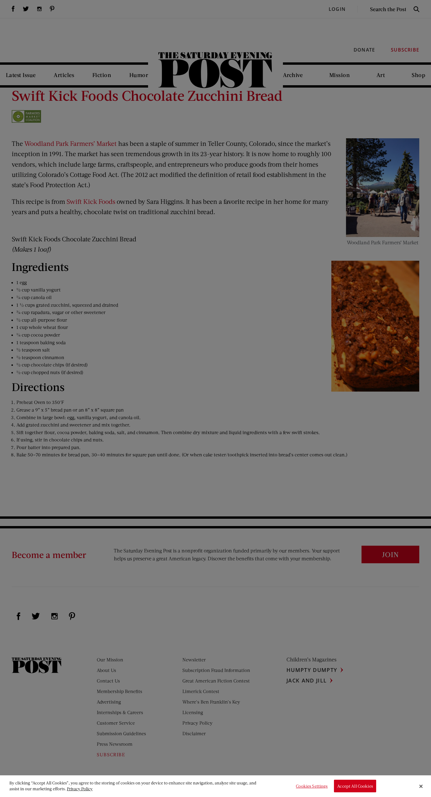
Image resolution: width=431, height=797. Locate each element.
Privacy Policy (80, 788)
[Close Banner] (421, 786)
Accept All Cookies (355, 786)
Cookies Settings (312, 786)
